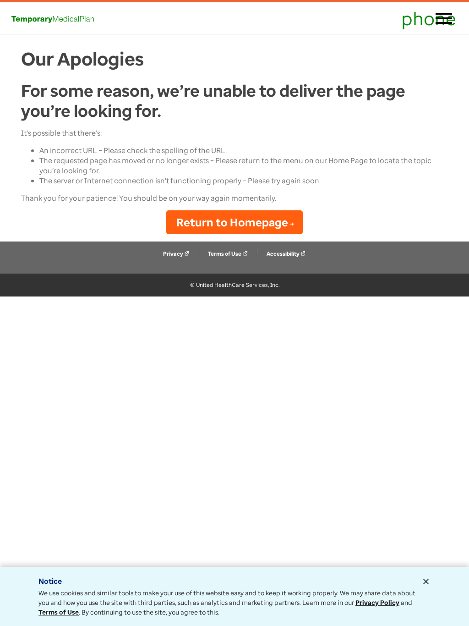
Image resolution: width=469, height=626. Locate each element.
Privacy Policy (377, 602)
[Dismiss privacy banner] (426, 581)
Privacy (176, 254)
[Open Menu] (444, 19)
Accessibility (286, 254)
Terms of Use (228, 254)
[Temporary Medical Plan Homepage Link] (52, 18)
